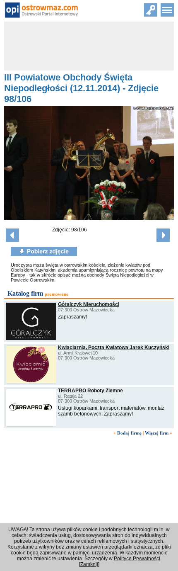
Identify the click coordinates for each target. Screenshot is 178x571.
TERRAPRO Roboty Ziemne (90, 391)
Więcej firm (156, 432)
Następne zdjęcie (163, 235)
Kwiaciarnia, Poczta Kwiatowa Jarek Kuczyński (113, 347)
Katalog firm (25, 293)
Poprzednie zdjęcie (12, 235)
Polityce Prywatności (137, 558)
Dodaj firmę (129, 432)
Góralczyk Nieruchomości (88, 304)
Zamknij (89, 564)
